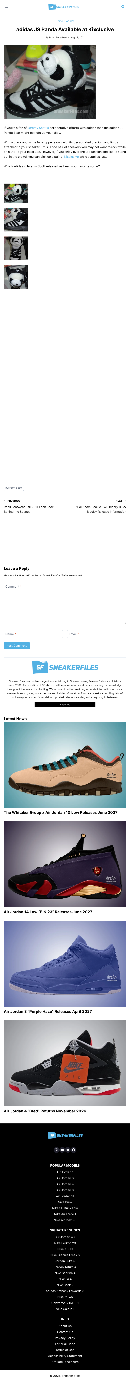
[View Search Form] (123, 7)
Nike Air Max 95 (65, 1220)
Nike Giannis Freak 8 (65, 1255)
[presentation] (65, 765)
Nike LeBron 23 (65, 1243)
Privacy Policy (65, 1338)
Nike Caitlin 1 (65, 1309)
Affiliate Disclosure (65, 1362)
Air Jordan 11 (65, 1196)
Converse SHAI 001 (65, 1303)
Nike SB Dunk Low (65, 1208)
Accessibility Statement (65, 1356)
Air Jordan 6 (65, 1190)
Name (10, 634)
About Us (65, 1326)
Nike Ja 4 (65, 1279)
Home (59, 21)
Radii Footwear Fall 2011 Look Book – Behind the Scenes (30, 506)
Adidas (70, 21)
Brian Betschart (58, 37)
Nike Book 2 (65, 1285)
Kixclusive (71, 157)
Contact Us (65, 1332)
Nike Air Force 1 (65, 1214)
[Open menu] (7, 6)
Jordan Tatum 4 (65, 1267)
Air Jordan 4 (65, 1184)
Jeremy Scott (13, 487)
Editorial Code (65, 1344)
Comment (13, 586)
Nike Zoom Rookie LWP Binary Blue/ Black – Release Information (100, 506)
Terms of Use (65, 1350)
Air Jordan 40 (65, 1237)
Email (74, 634)
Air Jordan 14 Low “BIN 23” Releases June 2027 (48, 912)
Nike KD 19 (65, 1249)
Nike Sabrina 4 (65, 1273)
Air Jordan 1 (65, 1172)
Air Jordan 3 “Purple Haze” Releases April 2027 (48, 1011)
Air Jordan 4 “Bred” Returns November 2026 (45, 1111)
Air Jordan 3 (65, 1178)
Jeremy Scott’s (38, 128)
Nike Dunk (65, 1202)
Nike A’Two (65, 1297)
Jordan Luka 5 (65, 1261)
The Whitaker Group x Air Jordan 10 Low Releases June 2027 (60, 812)
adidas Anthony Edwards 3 (65, 1291)
